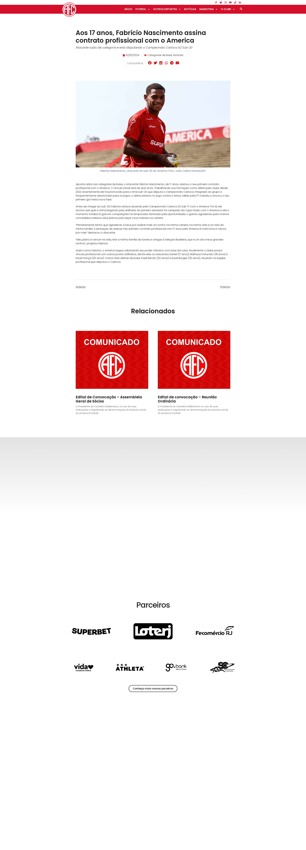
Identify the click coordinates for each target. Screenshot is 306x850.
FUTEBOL (140, 9)
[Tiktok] (235, 2)
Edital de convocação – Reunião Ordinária (187, 399)
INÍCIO (128, 9)
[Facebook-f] (216, 2)
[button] (150, 63)
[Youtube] (230, 2)
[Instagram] (225, 2)
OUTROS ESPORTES (165, 9)
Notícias (178, 55)
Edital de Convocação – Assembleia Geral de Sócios (109, 399)
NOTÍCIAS (190, 9)
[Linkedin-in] (239, 2)
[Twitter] (220, 2)
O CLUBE (226, 9)
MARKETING (206, 9)
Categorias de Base (159, 55)
